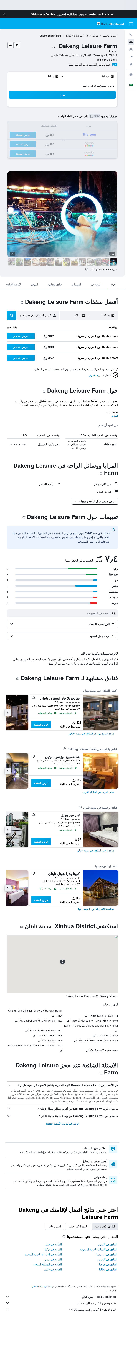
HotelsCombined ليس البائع (99, 1297)
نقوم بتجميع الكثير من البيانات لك (96, 1303)
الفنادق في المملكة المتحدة (47, 1264)
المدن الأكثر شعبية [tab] (77, 1226)
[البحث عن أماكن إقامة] (131, 42)
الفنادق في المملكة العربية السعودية (98, 1249)
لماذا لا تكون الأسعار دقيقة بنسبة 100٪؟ (92, 1309)
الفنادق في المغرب (107, 1244)
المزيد (115, 415)
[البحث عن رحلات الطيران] (131, 34)
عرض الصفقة (41, 724)
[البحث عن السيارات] (131, 49)
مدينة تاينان (77, 35)
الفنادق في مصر (53, 1259)
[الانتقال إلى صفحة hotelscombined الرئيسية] (110, 23)
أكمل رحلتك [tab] (54, 1226)
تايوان (95, 35)
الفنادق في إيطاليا (108, 1269)
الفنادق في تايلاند (53, 1269)
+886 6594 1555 (107, 59)
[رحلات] (131, 74)
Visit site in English (43, 14)
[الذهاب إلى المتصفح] (131, 64)
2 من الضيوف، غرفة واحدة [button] (98, 85)
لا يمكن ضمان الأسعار (42, 1286)
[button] (4, 14)
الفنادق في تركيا (53, 1249)
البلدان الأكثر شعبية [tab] (105, 1226)
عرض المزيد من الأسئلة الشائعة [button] (62, 1123)
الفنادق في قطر (53, 1244)
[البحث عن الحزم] (131, 57)
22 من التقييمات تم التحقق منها (86, 64)
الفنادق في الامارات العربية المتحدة (43, 1254)
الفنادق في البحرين (107, 1259)
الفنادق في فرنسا (108, 1264)
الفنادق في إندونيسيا (106, 1254)
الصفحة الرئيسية (110, 35)
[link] (92, 733)
